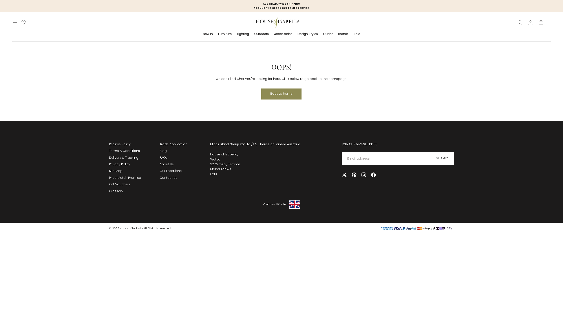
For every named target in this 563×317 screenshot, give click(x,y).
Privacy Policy (119, 164)
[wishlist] (23, 22)
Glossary (116, 191)
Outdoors (261, 34)
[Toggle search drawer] (520, 22)
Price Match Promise (125, 177)
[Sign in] (530, 22)
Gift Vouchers (119, 184)
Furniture (225, 34)
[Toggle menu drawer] (15, 22)
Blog (163, 151)
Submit (442, 158)
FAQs (164, 157)
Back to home (281, 93)
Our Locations (171, 171)
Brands (343, 34)
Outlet (328, 34)
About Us (167, 164)
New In (208, 34)
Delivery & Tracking (123, 157)
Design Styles (308, 34)
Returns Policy (120, 144)
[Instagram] (364, 175)
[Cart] (541, 22)
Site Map (115, 171)
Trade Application (173, 144)
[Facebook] (373, 175)
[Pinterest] (354, 175)
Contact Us (168, 177)
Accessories (283, 34)
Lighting (243, 34)
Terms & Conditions (124, 151)
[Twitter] (344, 175)
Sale (357, 34)
